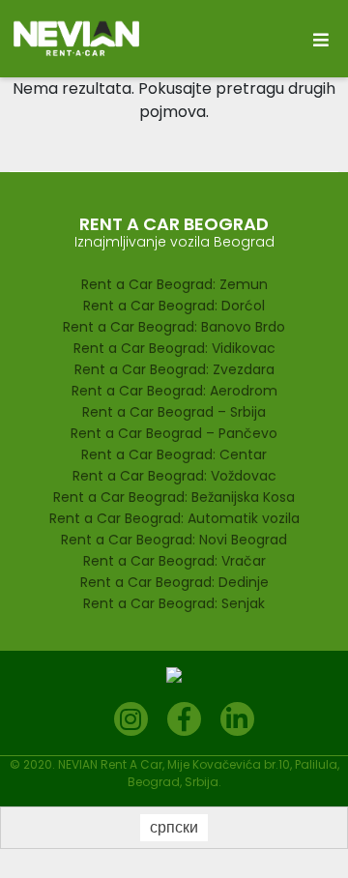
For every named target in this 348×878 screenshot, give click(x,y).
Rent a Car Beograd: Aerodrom (174, 390)
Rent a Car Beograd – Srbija (174, 412)
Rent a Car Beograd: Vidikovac (174, 348)
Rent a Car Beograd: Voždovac (174, 475)
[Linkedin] (237, 719)
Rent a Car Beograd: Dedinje (174, 582)
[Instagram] (131, 719)
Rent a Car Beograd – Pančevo (174, 433)
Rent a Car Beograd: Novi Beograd (174, 539)
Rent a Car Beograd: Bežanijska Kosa (174, 497)
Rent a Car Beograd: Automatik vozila (174, 518)
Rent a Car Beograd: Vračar (174, 561)
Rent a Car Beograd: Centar (174, 454)
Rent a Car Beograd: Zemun (174, 284)
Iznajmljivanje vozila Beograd (174, 241)
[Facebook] (184, 719)
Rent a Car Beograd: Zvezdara (174, 369)
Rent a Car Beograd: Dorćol (174, 305)
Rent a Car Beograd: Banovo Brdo (174, 327)
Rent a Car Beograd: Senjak (174, 603)
